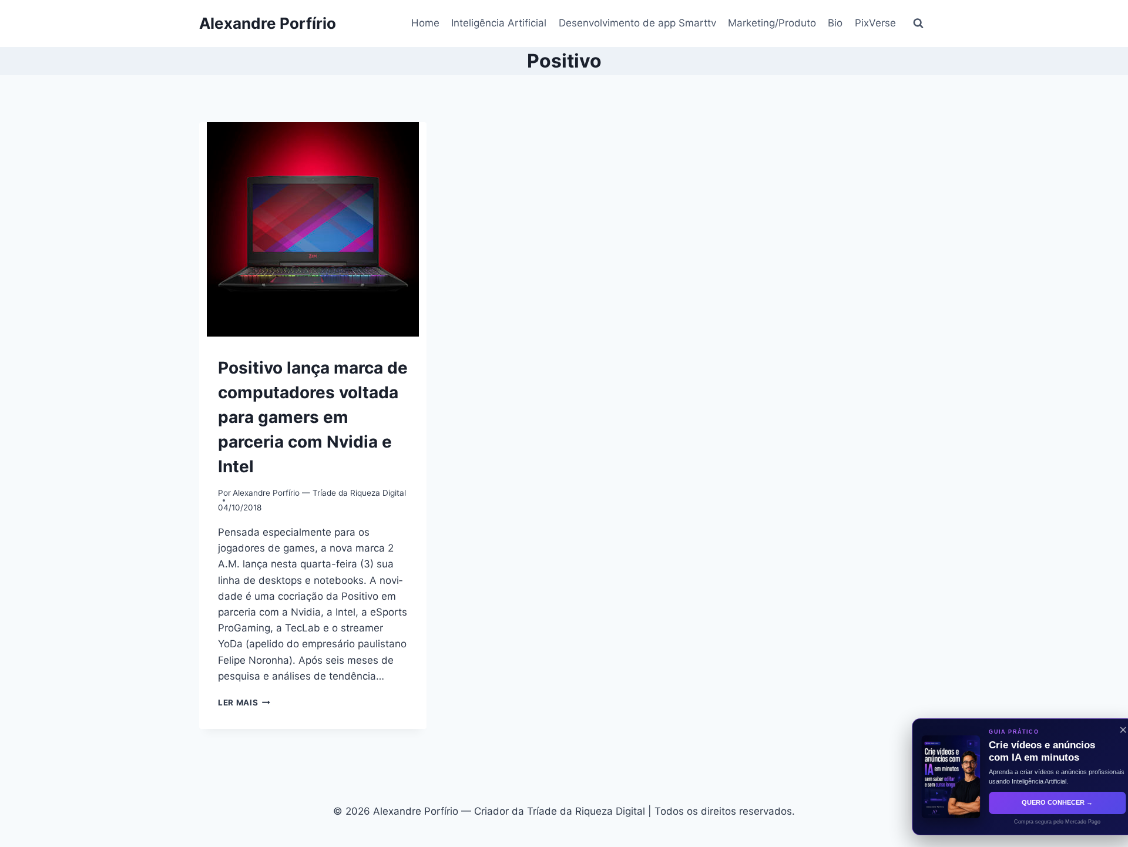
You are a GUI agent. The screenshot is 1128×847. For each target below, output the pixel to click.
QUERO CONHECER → (1038, 802)
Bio (835, 23)
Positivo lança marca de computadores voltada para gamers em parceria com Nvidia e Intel (313, 417)
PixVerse (875, 23)
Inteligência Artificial (498, 23)
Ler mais (244, 702)
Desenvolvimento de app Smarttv (637, 23)
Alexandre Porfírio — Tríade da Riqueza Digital (319, 493)
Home (425, 23)
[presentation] (313, 229)
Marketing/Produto (772, 23)
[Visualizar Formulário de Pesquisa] (918, 23)
